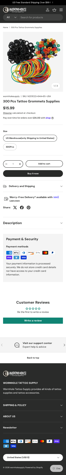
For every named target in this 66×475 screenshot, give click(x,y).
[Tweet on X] (15, 207)
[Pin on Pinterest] (28, 207)
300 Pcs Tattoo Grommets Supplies (26, 27)
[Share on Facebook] (21, 207)
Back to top (33, 357)
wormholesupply (11, 96)
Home (5, 27)
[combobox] (33, 17)
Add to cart (44, 163)
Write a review (33, 320)
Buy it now (33, 173)
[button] (54, 9)
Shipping (7, 113)
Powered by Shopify (34, 467)
